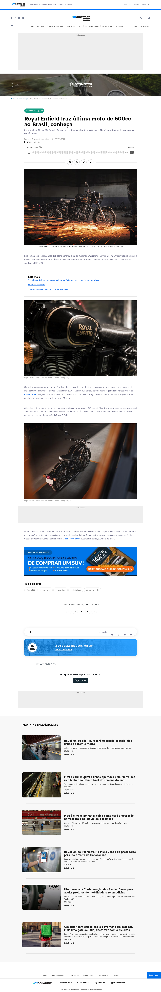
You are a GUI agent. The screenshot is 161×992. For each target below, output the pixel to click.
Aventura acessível (36, 284)
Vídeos (101, 982)
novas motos (45, 590)
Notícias (67, 982)
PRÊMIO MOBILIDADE (74, 26)
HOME (32, 26)
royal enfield (60, 590)
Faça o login (80, 680)
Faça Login (153, 975)
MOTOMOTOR (107, 26)
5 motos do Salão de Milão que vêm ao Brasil (48, 289)
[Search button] (141, 18)
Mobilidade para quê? (22, 99)
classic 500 (31, 590)
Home (12, 99)
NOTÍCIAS (41, 26)
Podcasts (84, 982)
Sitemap (116, 975)
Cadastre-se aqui (63, 649)
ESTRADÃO (119, 26)
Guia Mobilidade (57, 975)
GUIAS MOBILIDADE (56, 26)
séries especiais (92, 590)
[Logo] (81, 18)
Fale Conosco (103, 975)
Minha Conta (88, 975)
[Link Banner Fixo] (80, 561)
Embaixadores (73, 975)
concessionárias (72, 538)
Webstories (119, 982)
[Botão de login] (149, 18)
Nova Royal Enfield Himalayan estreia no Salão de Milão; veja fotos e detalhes (63, 280)
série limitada (76, 590)
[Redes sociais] (11, 18)
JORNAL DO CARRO (92, 26)
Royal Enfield (30, 394)
